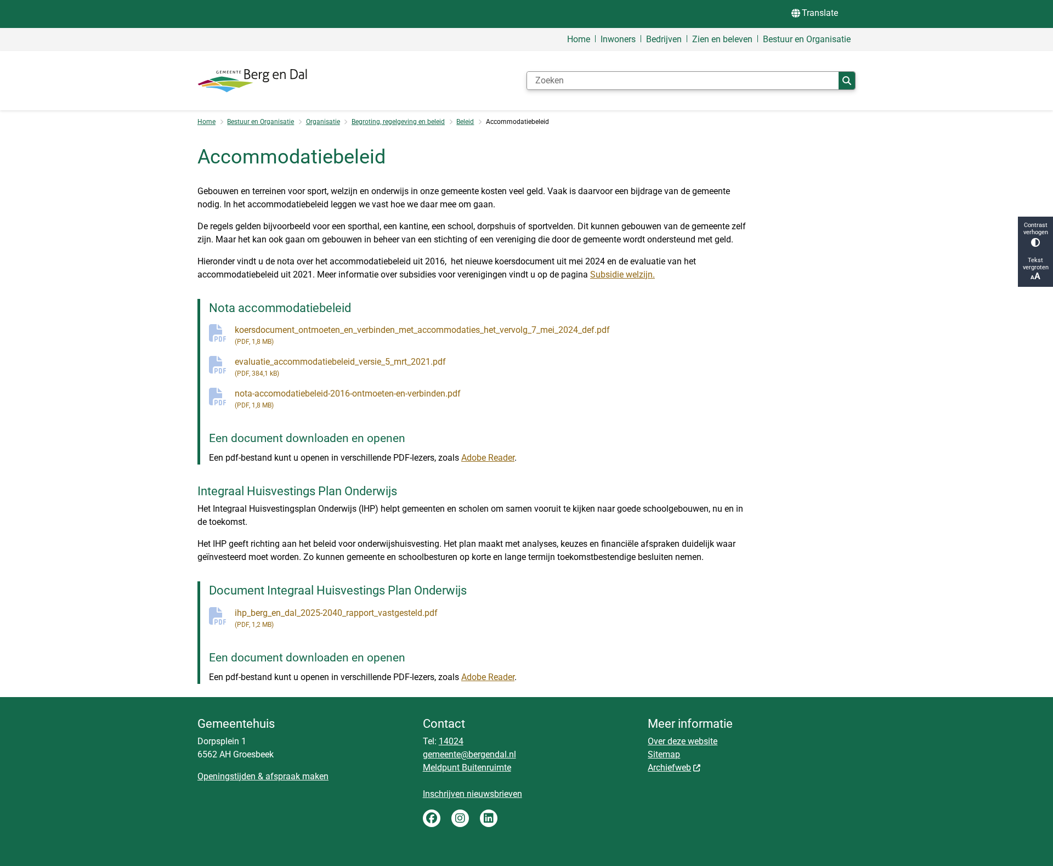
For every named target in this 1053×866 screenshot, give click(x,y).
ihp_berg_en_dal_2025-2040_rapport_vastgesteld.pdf (336, 618)
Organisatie (323, 122)
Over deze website (682, 741)
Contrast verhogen (1035, 229)
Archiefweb (669, 767)
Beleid (465, 122)
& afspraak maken (292, 776)
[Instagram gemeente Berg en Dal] (460, 818)
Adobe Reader (487, 457)
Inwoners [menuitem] (618, 39)
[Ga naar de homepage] (252, 81)
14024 (451, 741)
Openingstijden (226, 776)
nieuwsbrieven (494, 794)
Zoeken (847, 80)
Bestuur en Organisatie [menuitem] (807, 39)
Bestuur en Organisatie (260, 122)
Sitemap (664, 754)
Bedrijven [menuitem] (664, 39)
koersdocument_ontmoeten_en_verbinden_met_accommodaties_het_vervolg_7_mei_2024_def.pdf (422, 335)
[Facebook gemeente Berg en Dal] (431, 818)
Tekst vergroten (1036, 264)
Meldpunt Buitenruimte (467, 767)
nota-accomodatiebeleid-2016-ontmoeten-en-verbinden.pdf (348, 398)
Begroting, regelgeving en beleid (398, 122)
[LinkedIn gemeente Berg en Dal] (488, 818)
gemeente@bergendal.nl (469, 754)
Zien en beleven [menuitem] (722, 39)
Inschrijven (445, 794)
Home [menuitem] (578, 39)
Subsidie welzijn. (622, 274)
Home (206, 122)
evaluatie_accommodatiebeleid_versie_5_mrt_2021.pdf (340, 366)
